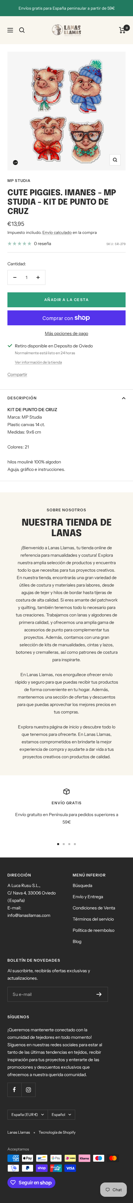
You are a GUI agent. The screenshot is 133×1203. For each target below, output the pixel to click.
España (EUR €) (24, 1114)
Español (58, 1114)
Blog (77, 941)
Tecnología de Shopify (57, 1132)
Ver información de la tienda (38, 362)
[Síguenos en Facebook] (14, 1090)
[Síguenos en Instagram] (28, 1090)
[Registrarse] (99, 994)
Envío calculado (57, 232)
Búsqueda (82, 885)
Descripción (22, 398)
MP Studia (19, 180)
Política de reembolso (93, 930)
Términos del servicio (93, 919)
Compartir (17, 374)
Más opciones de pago (66, 333)
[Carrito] (122, 30)
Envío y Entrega (88, 896)
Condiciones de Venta (94, 908)
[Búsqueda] (22, 30)
